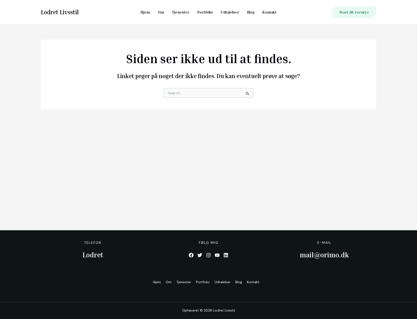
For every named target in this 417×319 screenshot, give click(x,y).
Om (161, 12)
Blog (251, 12)
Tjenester (180, 12)
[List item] (191, 255)
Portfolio (205, 12)
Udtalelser (230, 12)
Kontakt (269, 12)
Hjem (145, 12)
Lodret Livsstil (60, 12)
